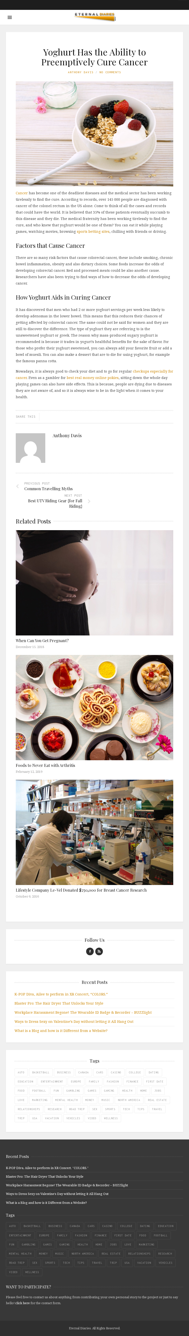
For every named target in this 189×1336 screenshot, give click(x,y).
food (21, 1090)
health (127, 1090)
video (92, 1118)
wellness (111, 1118)
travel (157, 1109)
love (21, 1100)
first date (154, 1081)
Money (89, 1100)
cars (99, 1072)
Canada (84, 1072)
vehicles (73, 1118)
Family (94, 1081)
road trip (77, 1109)
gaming (109, 1090)
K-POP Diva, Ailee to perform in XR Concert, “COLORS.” (61, 994)
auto (21, 1072)
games (92, 1090)
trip (21, 1118)
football (39, 1090)
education (25, 1081)
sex (94, 1109)
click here (22, 1303)
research (55, 1109)
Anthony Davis (81, 72)
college (135, 1072)
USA (34, 1118)
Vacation (52, 1118)
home (143, 1090)
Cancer (22, 193)
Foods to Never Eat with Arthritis (45, 765)
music (106, 1100)
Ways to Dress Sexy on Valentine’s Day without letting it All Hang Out (74, 1021)
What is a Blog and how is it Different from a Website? (61, 1030)
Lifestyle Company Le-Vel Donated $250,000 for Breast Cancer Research (81, 890)
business (64, 1072)
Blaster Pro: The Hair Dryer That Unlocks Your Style (59, 1003)
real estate (157, 1100)
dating (154, 1072)
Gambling (73, 1090)
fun (56, 1090)
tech (126, 1109)
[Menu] (9, 17)
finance (132, 1081)
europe (76, 1081)
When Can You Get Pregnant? (42, 640)
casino (116, 1072)
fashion (113, 1081)
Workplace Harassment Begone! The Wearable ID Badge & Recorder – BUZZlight (83, 1012)
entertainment (52, 1081)
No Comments (110, 72)
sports (110, 1109)
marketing (40, 1100)
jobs (158, 1090)
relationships (29, 1109)
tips (141, 1109)
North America (129, 1100)
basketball (40, 1072)
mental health (66, 1100)
